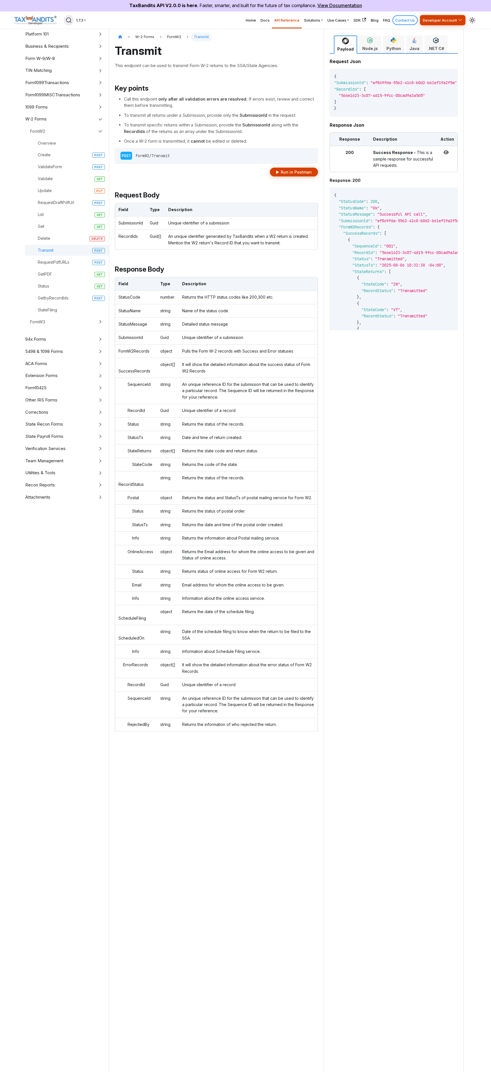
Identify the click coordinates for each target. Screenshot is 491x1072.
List (41, 214)
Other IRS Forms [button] (41, 400)
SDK (357, 20)
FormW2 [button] (37, 131)
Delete (44, 238)
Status (43, 286)
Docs (265, 20)
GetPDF (45, 274)
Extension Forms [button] (41, 375)
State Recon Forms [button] (44, 424)
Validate (45, 178)
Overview (47, 143)
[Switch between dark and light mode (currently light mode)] (472, 20)
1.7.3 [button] (79, 20)
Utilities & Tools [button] (40, 472)
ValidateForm (50, 166)
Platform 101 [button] (37, 34)
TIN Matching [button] (38, 70)
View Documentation (339, 5)
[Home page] (120, 37)
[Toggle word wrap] (435, 76)
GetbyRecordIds (53, 297)
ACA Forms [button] (36, 363)
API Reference (286, 20)
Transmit (45, 250)
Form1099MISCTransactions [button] (52, 94)
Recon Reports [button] (40, 485)
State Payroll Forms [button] (44, 436)
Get (41, 226)
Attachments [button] (37, 497)
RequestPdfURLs (53, 262)
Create (44, 154)
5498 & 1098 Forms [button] (44, 351)
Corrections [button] (36, 412)
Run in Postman (296, 172)
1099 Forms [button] (36, 107)
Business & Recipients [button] (47, 46)
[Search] (69, 20)
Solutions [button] (312, 20)
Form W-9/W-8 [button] (40, 58)
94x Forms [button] (35, 339)
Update (45, 190)
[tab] (345, 45)
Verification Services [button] (45, 448)
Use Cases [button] (336, 20)
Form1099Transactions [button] (47, 82)
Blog (374, 20)
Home (251, 20)
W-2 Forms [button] (36, 119)
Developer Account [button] (440, 20)
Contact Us (405, 20)
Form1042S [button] (36, 387)
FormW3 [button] (37, 321)
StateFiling (47, 309)
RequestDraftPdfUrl (56, 202)
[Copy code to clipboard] (445, 76)
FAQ (386, 20)
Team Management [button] (44, 460)
